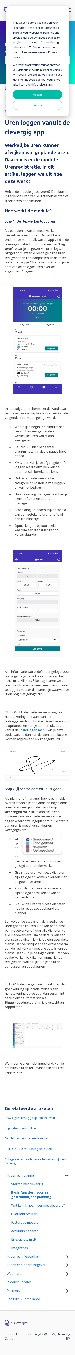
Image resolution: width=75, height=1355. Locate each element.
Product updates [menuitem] (19, 1282)
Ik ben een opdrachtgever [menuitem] (26, 1265)
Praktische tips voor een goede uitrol (28, 1149)
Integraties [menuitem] (19, 1248)
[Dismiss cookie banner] (61, 15)
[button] (67, 1176)
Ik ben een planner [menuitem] (21, 1175)
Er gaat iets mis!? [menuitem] (23, 1239)
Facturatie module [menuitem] (24, 1222)
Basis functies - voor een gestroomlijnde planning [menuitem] (31, 1194)
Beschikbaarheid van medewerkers (27, 1138)
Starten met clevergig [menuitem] (27, 1184)
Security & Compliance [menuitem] (23, 1299)
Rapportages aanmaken (20, 1128)
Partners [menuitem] (13, 1290)
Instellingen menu (33, 730)
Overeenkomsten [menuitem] (24, 1214)
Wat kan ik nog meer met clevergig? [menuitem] (38, 1205)
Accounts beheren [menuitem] (24, 1231)
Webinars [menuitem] (14, 1273)
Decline (37, 105)
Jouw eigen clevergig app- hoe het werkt (31, 1118)
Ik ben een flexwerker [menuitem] (23, 1256)
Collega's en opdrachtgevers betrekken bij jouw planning (35, 1161)
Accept (37, 94)
